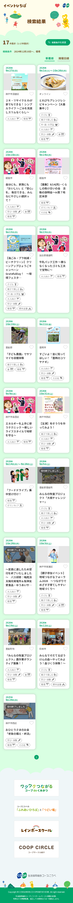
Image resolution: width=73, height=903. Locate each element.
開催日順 (64, 58)
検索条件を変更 (59, 42)
